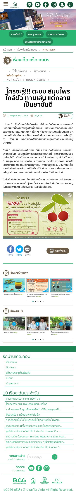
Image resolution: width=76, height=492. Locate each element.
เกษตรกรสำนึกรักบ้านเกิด (38, 42)
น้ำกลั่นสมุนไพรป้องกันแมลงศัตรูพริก (60, 333)
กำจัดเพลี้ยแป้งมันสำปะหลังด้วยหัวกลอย (60, 295)
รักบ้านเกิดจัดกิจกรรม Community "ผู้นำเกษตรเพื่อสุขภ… (35, 442)
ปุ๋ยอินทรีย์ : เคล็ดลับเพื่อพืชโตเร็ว (23, 415)
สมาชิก (9, 378)
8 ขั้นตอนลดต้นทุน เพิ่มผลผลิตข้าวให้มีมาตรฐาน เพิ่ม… (34, 409)
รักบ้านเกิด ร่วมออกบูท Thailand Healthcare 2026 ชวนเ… (36, 437)
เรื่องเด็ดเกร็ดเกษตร (27, 50)
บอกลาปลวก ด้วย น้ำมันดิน (11, 294)
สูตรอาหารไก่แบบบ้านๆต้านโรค (35, 332)
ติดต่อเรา (11, 368)
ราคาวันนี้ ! (16, 34)
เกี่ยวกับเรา (11, 362)
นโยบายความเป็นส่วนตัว (18, 373)
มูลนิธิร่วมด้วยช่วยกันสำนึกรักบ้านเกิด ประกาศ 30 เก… (33, 431)
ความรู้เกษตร (34, 34)
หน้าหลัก (7, 50)
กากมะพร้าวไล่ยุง (8, 332)
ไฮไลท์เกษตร (20, 71)
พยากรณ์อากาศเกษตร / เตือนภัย (25, 79)
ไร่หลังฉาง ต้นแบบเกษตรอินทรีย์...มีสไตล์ (26, 404)
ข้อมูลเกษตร (12, 384)
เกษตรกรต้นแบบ (56, 34)
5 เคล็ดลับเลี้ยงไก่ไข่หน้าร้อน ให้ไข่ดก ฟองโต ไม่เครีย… (33, 420)
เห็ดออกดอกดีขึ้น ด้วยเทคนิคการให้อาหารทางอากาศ (37, 295)
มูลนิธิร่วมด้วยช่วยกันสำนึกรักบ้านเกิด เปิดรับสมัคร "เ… (33, 447)
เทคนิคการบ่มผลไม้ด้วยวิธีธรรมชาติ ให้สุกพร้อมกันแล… (34, 426)
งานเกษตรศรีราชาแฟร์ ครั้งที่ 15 (23, 399)
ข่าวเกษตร (40, 71)
